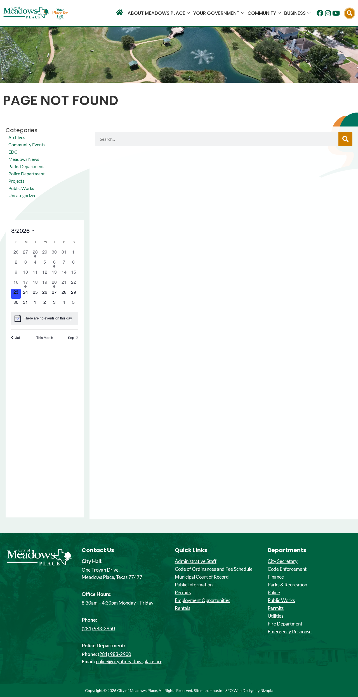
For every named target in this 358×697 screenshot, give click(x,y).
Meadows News (23, 159)
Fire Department (285, 624)
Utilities (275, 616)
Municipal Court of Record (202, 577)
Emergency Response (290, 631)
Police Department (26, 173)
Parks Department (26, 166)
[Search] (345, 139)
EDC (12, 151)
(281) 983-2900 (114, 654)
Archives (16, 137)
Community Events (26, 144)
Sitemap (201, 690)
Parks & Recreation (287, 585)
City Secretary (283, 561)
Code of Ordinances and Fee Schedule (214, 569)
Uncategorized (22, 195)
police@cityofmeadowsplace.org (129, 661)
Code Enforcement (287, 569)
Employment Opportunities (202, 600)
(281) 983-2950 (98, 628)
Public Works (21, 188)
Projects (16, 180)
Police (274, 592)
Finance (276, 577)
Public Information (194, 585)
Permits (183, 592)
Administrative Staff (195, 561)
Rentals (182, 608)
